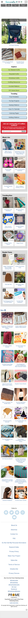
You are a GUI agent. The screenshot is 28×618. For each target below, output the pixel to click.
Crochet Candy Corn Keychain (21, 346)
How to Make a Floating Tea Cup (20, 187)
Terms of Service (14, 564)
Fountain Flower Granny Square (20, 62)
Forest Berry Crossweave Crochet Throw (21, 440)
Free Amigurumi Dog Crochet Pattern (8, 302)
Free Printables (14, 97)
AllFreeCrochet (14, 580)
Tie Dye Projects (14, 101)
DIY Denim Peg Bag (14, 45)
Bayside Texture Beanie (20, 383)
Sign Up (23, 131)
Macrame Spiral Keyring (20, 210)
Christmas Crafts (14, 78)
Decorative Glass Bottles (20, 285)
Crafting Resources (14, 82)
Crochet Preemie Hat (8, 187)
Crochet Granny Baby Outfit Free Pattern (7, 365)
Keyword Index (14, 547)
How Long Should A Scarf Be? (20, 170)
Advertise (14, 530)
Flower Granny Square (8, 244)
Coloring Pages (14, 113)
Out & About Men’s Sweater (7, 346)
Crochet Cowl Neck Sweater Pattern (20, 403)
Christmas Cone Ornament (8, 210)
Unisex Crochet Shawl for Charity (7, 62)
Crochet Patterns (14, 86)
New (2, 310)
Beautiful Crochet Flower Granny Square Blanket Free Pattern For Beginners (21, 481)
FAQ (14, 538)
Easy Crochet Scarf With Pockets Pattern (7, 384)
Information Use (20, 128)
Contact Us (14, 534)
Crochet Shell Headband (20, 302)
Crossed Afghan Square (20, 227)
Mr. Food (14, 587)
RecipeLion (14, 589)
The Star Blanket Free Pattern (7, 440)
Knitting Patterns (14, 117)
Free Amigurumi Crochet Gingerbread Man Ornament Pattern (20, 365)
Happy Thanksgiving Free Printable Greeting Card (8, 267)
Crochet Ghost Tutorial (20, 500)
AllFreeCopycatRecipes (14, 591)
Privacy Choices (14, 573)
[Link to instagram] (22, 512)
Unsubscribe (14, 569)
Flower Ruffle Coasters (8, 170)
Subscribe (14, 560)
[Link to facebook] (6, 512)
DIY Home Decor (14, 90)
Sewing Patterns (14, 105)
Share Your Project (14, 556)
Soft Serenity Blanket (7, 458)
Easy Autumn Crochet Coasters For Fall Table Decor (7, 481)
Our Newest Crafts (14, 70)
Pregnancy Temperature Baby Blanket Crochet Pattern (7, 327)
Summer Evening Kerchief (7, 421)
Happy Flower (20, 243)
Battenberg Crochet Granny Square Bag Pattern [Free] (20, 153)
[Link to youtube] (14, 517)
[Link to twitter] (11, 512)
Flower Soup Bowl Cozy (19, 267)
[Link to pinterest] (17, 512)
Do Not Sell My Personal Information (14, 543)
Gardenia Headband (7, 500)
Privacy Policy (12, 128)
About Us (14, 525)
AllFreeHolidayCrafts (14, 584)
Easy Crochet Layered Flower (8, 227)
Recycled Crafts (14, 74)
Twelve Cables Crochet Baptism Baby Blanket (20, 327)
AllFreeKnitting (14, 582)
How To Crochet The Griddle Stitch (7, 403)
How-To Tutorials (14, 109)
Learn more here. (14, 603)
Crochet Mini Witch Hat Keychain (20, 421)
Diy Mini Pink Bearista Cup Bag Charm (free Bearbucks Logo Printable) (21, 460)
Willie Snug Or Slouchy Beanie (8, 152)
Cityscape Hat (8, 284)
